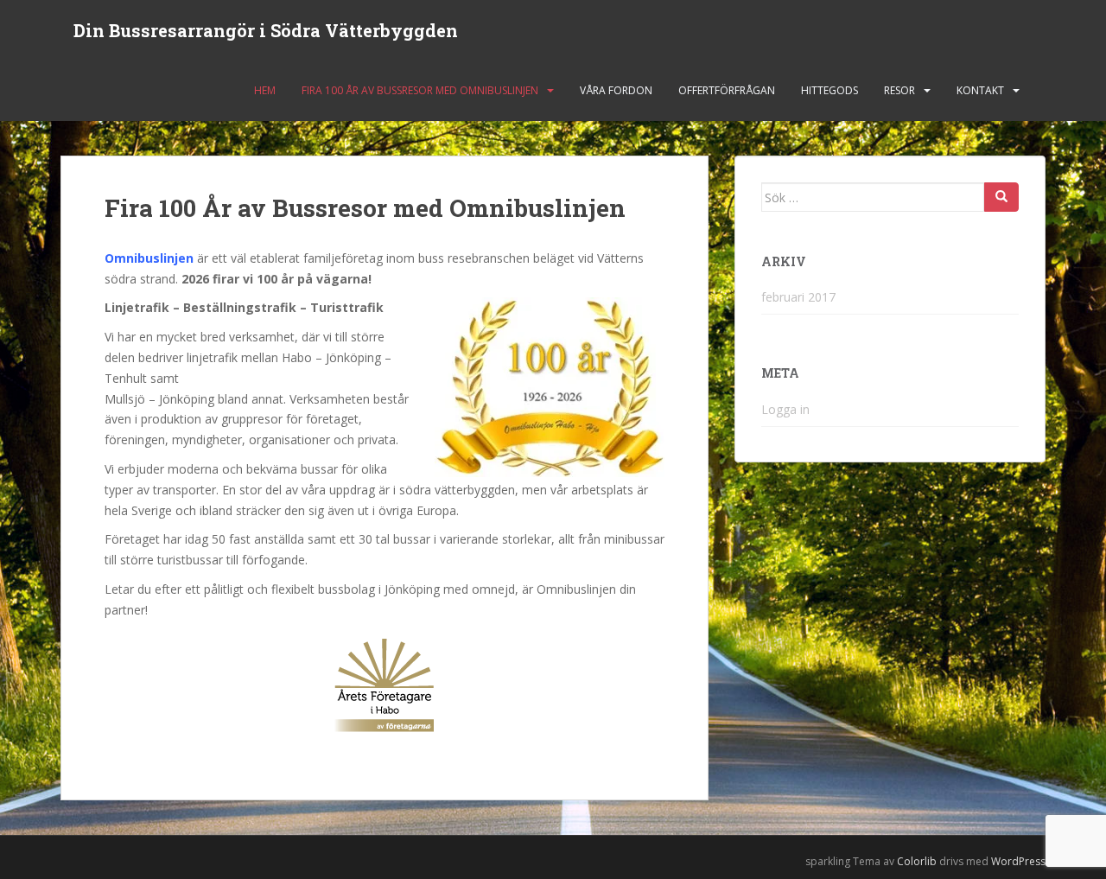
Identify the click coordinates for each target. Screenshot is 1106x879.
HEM (265, 90)
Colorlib (917, 861)
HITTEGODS (829, 90)
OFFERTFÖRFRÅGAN (726, 90)
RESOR (899, 90)
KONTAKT (980, 90)
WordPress (1018, 861)
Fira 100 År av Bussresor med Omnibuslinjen (420, 90)
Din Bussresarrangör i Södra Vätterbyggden (265, 30)
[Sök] (1001, 197)
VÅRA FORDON (616, 90)
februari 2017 (798, 297)
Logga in (785, 409)
